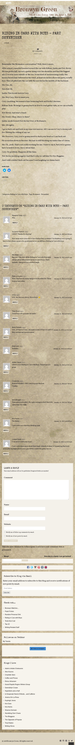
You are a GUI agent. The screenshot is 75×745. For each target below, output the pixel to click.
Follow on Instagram (38, 648)
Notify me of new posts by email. (16, 536)
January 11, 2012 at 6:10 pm (63, 279)
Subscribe (6, 592)
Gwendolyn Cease (11, 687)
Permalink (45, 194)
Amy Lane (15, 346)
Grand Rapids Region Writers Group (17, 684)
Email (7, 514)
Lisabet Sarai (16, 439)
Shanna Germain (11, 710)
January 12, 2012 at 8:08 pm (63, 421)
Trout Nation (9, 723)
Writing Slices (9, 726)
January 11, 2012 (37, 53)
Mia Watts (15, 255)
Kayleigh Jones (10, 700)
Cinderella (15, 381)
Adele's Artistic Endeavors (14, 668)
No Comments (37, 51)
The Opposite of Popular (13, 720)
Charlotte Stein (10, 675)
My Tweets (6, 641)
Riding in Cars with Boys (19, 194)
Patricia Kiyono (17, 276)
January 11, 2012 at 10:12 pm (62, 330)
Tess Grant (15, 311)
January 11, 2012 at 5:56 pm (63, 234)
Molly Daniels (16, 327)
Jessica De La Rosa (12, 697)
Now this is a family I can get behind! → (58, 556)
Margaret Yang (17, 215)
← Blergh (5, 556)
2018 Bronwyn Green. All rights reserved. (18, 741)
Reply (15, 222)
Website (7, 524)
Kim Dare (8, 703)
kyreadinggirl (16, 400)
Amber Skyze (16, 362)
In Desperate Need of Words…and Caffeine (20, 694)
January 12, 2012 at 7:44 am (63, 383)
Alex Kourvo (9, 672)
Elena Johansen (10, 681)
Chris (14, 295)
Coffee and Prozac (11, 678)
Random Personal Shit (13, 614)
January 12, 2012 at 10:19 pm (62, 442)
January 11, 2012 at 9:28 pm (63, 314)
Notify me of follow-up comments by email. (20, 532)
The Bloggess (10, 716)
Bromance (36, 194)
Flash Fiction (9, 611)
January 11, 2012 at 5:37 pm (63, 218)
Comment (8, 477)
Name (7, 504)
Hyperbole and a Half (12, 691)
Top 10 (7, 624)
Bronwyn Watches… (12, 608)
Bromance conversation (25, 64)
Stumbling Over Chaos (13, 713)
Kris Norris (15, 418)
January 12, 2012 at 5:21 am (63, 365)
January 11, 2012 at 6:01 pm (63, 257)
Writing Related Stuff (12, 627)
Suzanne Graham (18, 232)
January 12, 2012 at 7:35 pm (63, 402)
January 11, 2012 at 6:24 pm (63, 297)
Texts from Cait (10, 621)
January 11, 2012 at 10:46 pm (62, 349)
